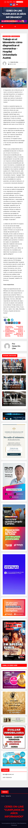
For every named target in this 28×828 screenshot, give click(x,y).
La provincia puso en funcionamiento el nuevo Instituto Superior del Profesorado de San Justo (18, 331)
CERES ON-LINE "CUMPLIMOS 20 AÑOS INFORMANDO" (14, 14)
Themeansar (14, 825)
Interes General (6, 36)
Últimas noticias (15, 36)
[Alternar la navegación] (15, 26)
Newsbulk (22, 823)
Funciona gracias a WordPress (9, 823)
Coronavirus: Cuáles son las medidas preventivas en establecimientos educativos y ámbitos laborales (9, 331)
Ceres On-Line (14, 62)
